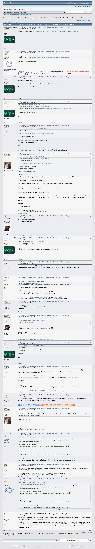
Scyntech (6, 51)
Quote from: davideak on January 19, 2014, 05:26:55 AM (31, 156)
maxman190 (7, 478)
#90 (90, 278)
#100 (90, 514)
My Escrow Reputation (31, 235)
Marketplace (21, 17)
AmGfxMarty (7, 262)
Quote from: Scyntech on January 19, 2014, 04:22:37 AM (31, 104)
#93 (90, 342)
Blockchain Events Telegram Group (45, 235)
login (18, 9)
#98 (90, 465)
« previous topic (80, 20)
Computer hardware (35, 17)
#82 (90, 52)
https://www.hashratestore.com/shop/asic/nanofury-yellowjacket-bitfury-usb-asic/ (56, 31)
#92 (90, 316)
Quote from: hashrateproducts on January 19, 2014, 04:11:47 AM (33, 55)
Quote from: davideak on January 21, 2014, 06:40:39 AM (31, 437)
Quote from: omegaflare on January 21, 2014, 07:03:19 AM (32, 411)
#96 (90, 409)
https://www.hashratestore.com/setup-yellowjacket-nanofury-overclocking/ (38, 83)
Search (15, 14)
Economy (14, 17)
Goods (27, 17)
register (22, 9)
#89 (90, 262)
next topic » (88, 20)
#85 (90, 125)
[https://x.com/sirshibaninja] (7, 234)
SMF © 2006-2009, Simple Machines (53, 546)
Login (19, 14)
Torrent (24, 12)
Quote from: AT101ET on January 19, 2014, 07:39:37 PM (31, 345)
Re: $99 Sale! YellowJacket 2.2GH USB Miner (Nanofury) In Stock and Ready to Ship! (45, 27)
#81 (90, 28)
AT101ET (6, 301)
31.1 (21, 12)
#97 (90, 434)
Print (90, 22)
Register (24, 14)
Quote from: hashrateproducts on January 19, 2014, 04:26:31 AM (33, 128)
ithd (5, 514)
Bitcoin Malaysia (21, 235)
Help (11, 14)
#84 (90, 101)
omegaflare (7, 395)
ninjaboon (6, 216)
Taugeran (6, 153)
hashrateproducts (9, 27)
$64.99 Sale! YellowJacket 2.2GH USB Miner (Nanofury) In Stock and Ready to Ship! (65, 17)
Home (7, 14)
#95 (90, 395)
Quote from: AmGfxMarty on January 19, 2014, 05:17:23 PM (32, 281)
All (16, 22)
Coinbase (25, 213)
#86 (90, 153)
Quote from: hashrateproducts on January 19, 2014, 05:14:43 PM (33, 318)
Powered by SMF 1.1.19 (38, 546)
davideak (6, 125)
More (29, 14)
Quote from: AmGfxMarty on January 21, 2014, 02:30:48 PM (32, 482)
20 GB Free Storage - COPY (36, 149)
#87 (90, 216)
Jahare (5, 464)
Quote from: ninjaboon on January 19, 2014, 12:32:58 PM (31, 241)
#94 (90, 367)
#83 (90, 77)
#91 (90, 302)
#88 (90, 238)
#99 (90, 479)
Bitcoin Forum (6, 17)
